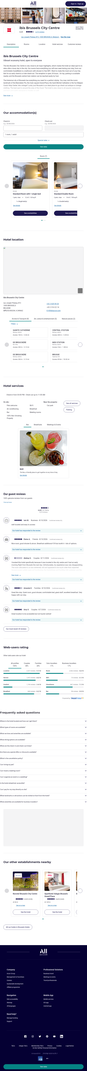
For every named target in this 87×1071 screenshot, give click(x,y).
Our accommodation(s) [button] (19, 112)
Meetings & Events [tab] (54, 425)
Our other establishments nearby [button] (27, 862)
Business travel (48, 973)
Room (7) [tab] (43, 156)
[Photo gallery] (43, 16)
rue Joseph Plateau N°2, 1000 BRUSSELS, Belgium (40, 37)
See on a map (20, 905)
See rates (43, 1067)
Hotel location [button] (13, 239)
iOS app (46, 1002)
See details (23, 475)
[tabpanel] (43, 191)
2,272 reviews (39, 32)
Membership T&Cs (37, 1046)
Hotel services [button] (13, 386)
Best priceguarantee (80, 28)
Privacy (49, 1046)
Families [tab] (38, 664)
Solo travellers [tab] (51, 664)
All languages (11, 1006)
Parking (69, 410)
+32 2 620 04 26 (53, 304)
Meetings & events (49, 977)
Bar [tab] (27, 425)
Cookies (59, 1046)
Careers (9, 980)
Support (9, 1021)
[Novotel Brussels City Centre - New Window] (25, 881)
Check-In (9, 122)
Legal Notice (70, 1046)
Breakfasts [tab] (38, 425)
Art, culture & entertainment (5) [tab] (45, 319)
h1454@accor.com (54, 311)
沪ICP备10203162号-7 (50, 1053)
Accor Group (11, 973)
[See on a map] (43, 270)
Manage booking (12, 1018)
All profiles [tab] (15, 664)
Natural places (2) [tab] (68, 319)
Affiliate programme (13, 987)
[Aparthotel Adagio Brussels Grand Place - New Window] (57, 881)
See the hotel (25, 912)
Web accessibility (12, 999)
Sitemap (9, 1002)
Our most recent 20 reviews (16, 629)
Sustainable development (15, 984)
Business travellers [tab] (69, 664)
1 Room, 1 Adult (10, 134)
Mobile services (48, 999)
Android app (48, 1006)
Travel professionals (50, 980)
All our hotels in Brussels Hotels (18, 927)
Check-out (50, 122)
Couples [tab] (27, 664)
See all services (72, 403)
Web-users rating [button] (15, 647)
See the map (65, 37)
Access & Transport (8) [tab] (20, 319)
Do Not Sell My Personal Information (44, 1048)
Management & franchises (15, 977)
